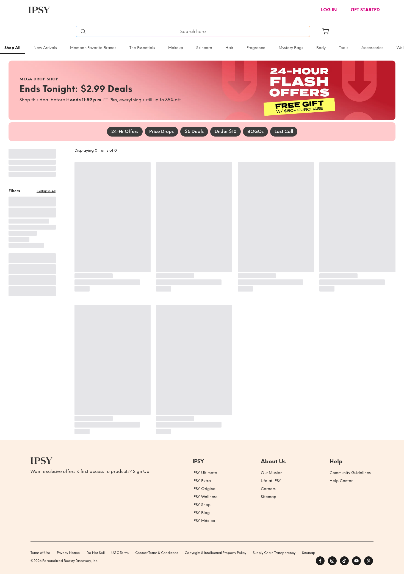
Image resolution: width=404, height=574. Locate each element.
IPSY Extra (201, 480)
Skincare (204, 47)
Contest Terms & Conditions (156, 553)
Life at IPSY (271, 480)
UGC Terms (120, 553)
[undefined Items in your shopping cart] (326, 31)
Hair (229, 47)
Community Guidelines (350, 472)
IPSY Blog (201, 512)
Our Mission (272, 472)
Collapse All (46, 191)
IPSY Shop (201, 504)
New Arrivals (45, 47)
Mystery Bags (291, 47)
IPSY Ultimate (204, 472)
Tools (343, 47)
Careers (268, 488)
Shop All (12, 47)
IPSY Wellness (204, 496)
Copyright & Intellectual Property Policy (215, 553)
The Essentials (142, 47)
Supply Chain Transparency (274, 553)
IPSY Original (204, 488)
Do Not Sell (96, 553)
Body (321, 47)
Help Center (341, 480)
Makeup (175, 47)
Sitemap (268, 496)
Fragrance (256, 47)
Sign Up (141, 471)
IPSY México (203, 520)
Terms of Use (40, 553)
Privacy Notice (68, 553)
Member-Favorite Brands (93, 47)
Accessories (372, 47)
